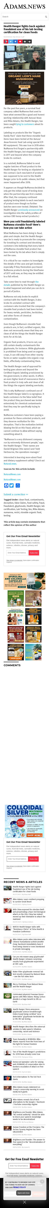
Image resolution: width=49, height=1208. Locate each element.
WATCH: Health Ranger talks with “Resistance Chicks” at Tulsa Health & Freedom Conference (28, 929)
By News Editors (28, 922)
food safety (32, 503)
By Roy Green (26, 904)
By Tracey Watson (27, 1122)
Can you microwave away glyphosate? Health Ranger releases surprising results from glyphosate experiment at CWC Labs (28, 960)
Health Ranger (34, 506)
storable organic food (31, 512)
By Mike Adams (27, 952)
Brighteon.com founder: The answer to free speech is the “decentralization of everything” (29, 1142)
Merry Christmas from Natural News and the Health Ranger (28, 985)
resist (16, 512)
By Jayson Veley (27, 1057)
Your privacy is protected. (14, 560)
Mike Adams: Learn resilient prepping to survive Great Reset (28, 900)
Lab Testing (21, 509)
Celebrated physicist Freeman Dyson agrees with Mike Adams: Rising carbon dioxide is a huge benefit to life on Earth (29, 998)
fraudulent (9, 506)
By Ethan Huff (26, 894)
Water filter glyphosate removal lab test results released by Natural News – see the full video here (29, 974)
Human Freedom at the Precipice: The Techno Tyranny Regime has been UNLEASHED (28, 1129)
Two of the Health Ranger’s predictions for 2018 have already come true (29, 1053)
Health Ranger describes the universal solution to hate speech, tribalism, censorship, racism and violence (29, 1029)
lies (30, 509)
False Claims (20, 503)
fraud (41, 503)
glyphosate (20, 506)
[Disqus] (24, 702)
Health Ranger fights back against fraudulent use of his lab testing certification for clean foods (27, 889)
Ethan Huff (20, 37)
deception (8, 503)
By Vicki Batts (26, 1072)
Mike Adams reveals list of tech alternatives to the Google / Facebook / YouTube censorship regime (29, 1102)
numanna (8, 512)
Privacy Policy (19, 1187)
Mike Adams (38, 509)
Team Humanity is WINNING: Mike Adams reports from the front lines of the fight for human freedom (29, 1041)
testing (7, 515)
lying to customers (25, 124)
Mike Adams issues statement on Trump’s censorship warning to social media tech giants (28, 1089)
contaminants (37, 499)
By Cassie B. (26, 1147)
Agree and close (24, 1193)
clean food (24, 499)
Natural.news (10, 463)
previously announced (29, 210)
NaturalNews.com (12, 474)
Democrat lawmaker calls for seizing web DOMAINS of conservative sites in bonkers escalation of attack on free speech (29, 1065)
